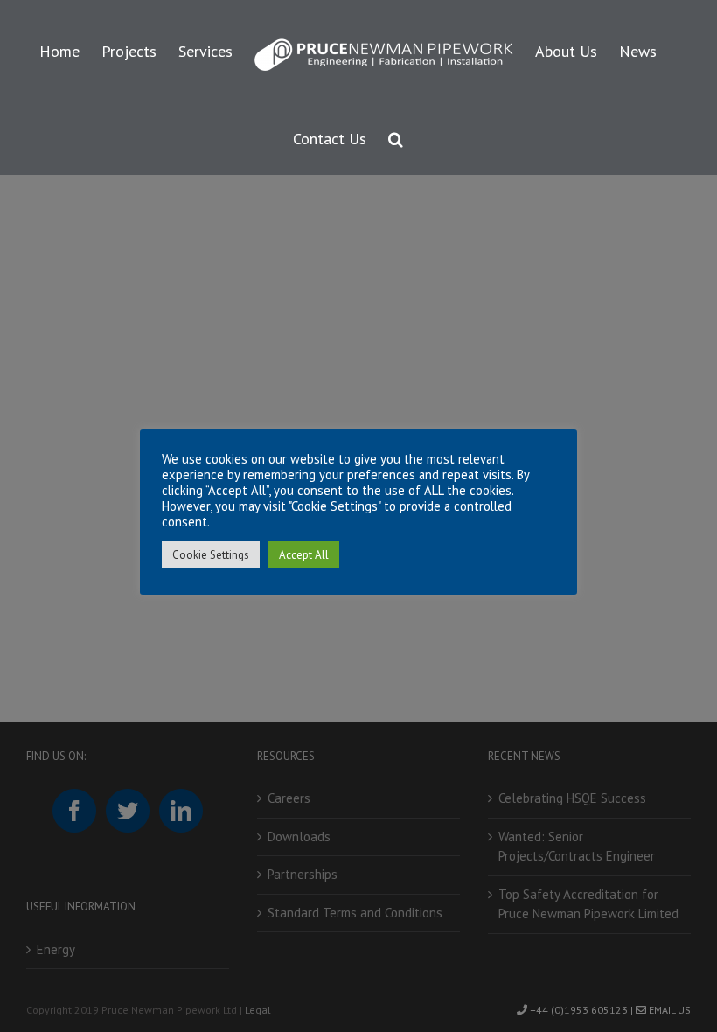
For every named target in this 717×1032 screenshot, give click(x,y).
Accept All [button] (304, 554)
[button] (395, 136)
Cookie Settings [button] (210, 554)
